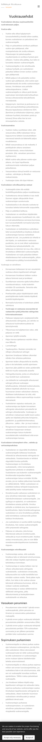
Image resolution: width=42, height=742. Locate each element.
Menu (38, 6)
